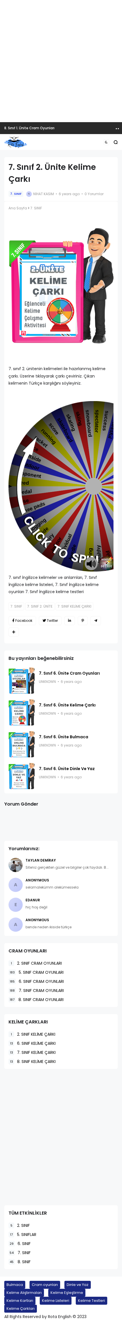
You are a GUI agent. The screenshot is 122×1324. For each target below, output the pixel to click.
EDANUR (33, 900)
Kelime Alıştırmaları (24, 1292)
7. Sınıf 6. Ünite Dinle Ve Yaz (67, 769)
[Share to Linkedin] (69, 620)
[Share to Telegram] (96, 620)
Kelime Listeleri (55, 1300)
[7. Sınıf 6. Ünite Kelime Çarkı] (22, 712)
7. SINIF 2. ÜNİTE (39, 606)
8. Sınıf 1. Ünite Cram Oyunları (29, 128)
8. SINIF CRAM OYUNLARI (37, 999)
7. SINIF (16, 193)
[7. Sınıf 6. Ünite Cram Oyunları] (22, 681)
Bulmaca (15, 1284)
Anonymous (37, 880)
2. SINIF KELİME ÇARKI (33, 1034)
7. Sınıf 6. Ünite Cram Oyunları (69, 673)
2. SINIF (20, 1225)
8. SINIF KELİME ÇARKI (33, 1061)
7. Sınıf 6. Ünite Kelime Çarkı (67, 705)
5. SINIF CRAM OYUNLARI (37, 972)
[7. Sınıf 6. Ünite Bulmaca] (22, 744)
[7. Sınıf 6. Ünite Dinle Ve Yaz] (22, 776)
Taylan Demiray (41, 860)
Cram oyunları (45, 1284)
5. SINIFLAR (23, 1234)
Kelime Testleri (91, 1300)
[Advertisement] (61, 61)
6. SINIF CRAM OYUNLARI (37, 981)
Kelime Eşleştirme (67, 1292)
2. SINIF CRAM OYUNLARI (36, 963)
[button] (106, 142)
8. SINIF (20, 1262)
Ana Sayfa (18, 208)
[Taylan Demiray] (16, 865)
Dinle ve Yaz (78, 1284)
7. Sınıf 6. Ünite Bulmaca (63, 737)
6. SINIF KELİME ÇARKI (33, 1043)
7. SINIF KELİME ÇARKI (74, 606)
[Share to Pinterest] (83, 620)
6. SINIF (20, 1243)
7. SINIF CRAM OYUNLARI (37, 990)
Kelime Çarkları (21, 1308)
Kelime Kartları (20, 1300)
